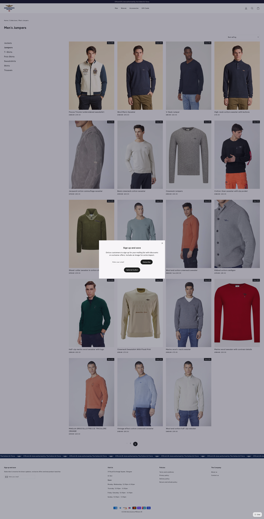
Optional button (132, 270)
